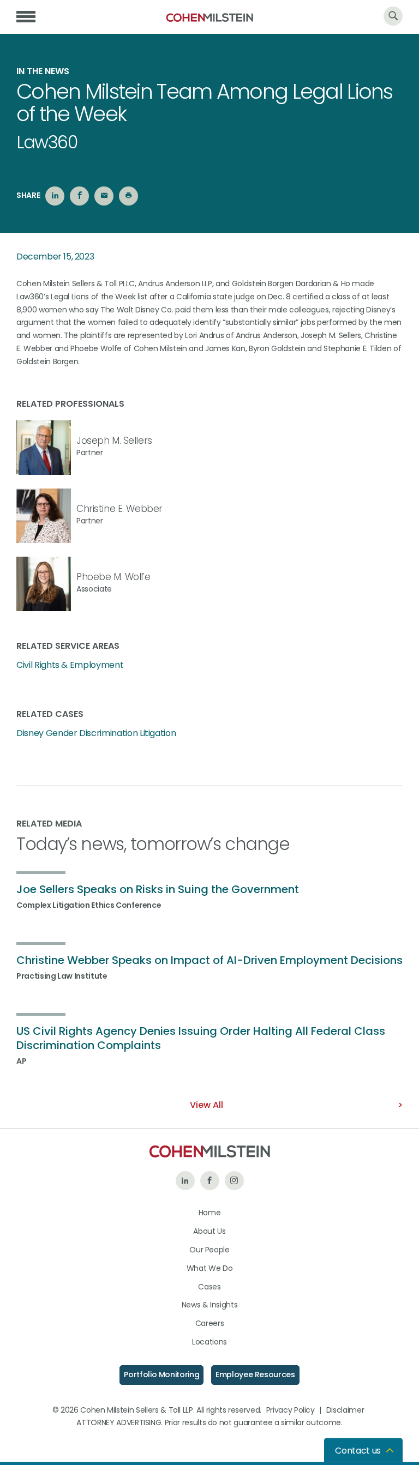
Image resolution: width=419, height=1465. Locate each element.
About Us (209, 1231)
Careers (209, 1323)
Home (210, 1212)
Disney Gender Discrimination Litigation (96, 733)
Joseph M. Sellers (114, 440)
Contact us (358, 1450)
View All (206, 1105)
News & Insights (210, 1304)
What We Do (210, 1268)
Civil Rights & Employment (69, 665)
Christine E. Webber (119, 508)
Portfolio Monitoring (161, 1374)
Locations (209, 1341)
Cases (209, 1286)
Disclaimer (345, 1409)
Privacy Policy (290, 1409)
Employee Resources (255, 1374)
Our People (209, 1249)
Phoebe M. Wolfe (113, 576)
